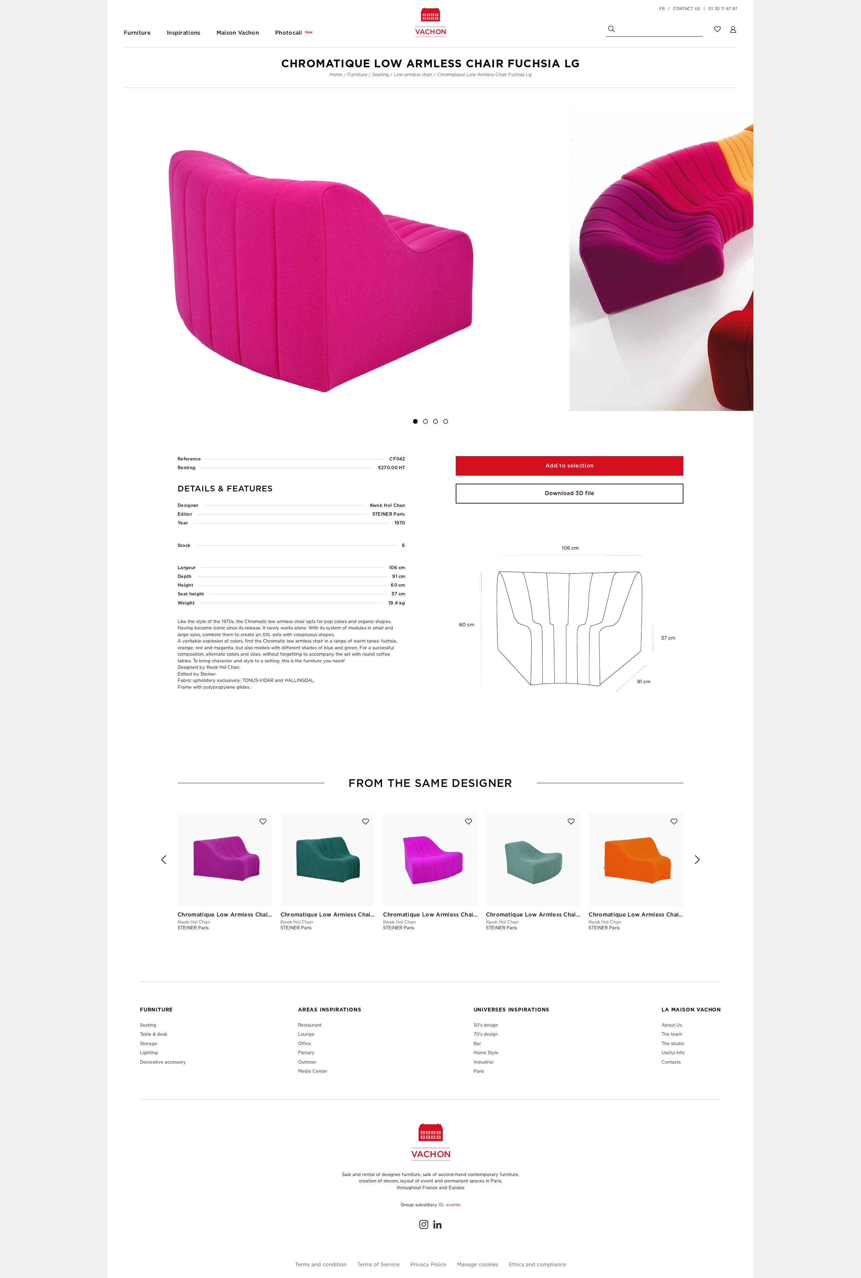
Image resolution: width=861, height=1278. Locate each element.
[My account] (733, 29)
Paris (479, 1071)
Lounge (306, 1034)
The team (672, 1034)
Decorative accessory (163, 1062)
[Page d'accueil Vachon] (430, 22)
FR (662, 9)
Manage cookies (477, 1264)
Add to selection (570, 465)
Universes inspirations (512, 1010)
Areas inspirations (329, 1010)
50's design (486, 1025)
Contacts (671, 1062)
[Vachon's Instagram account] (423, 1224)
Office (304, 1043)
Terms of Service (378, 1264)
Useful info (673, 1052)
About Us (672, 1025)
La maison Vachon (691, 1010)
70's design (486, 1034)
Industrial (483, 1062)
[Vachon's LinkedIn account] (437, 1224)
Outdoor (307, 1062)
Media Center (312, 1071)
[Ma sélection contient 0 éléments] (717, 29)
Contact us (686, 9)
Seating (380, 74)
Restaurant (310, 1025)
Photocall (294, 33)
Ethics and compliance (537, 1264)
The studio (673, 1043)
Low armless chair (413, 74)
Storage (148, 1043)
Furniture (357, 74)
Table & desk (153, 1034)
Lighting (149, 1052)
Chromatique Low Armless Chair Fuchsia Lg (484, 74)
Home (336, 74)
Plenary (306, 1052)
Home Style (486, 1052)
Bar (477, 1043)
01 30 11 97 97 (722, 9)
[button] (415, 421)
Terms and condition (320, 1264)
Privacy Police (428, 1264)
